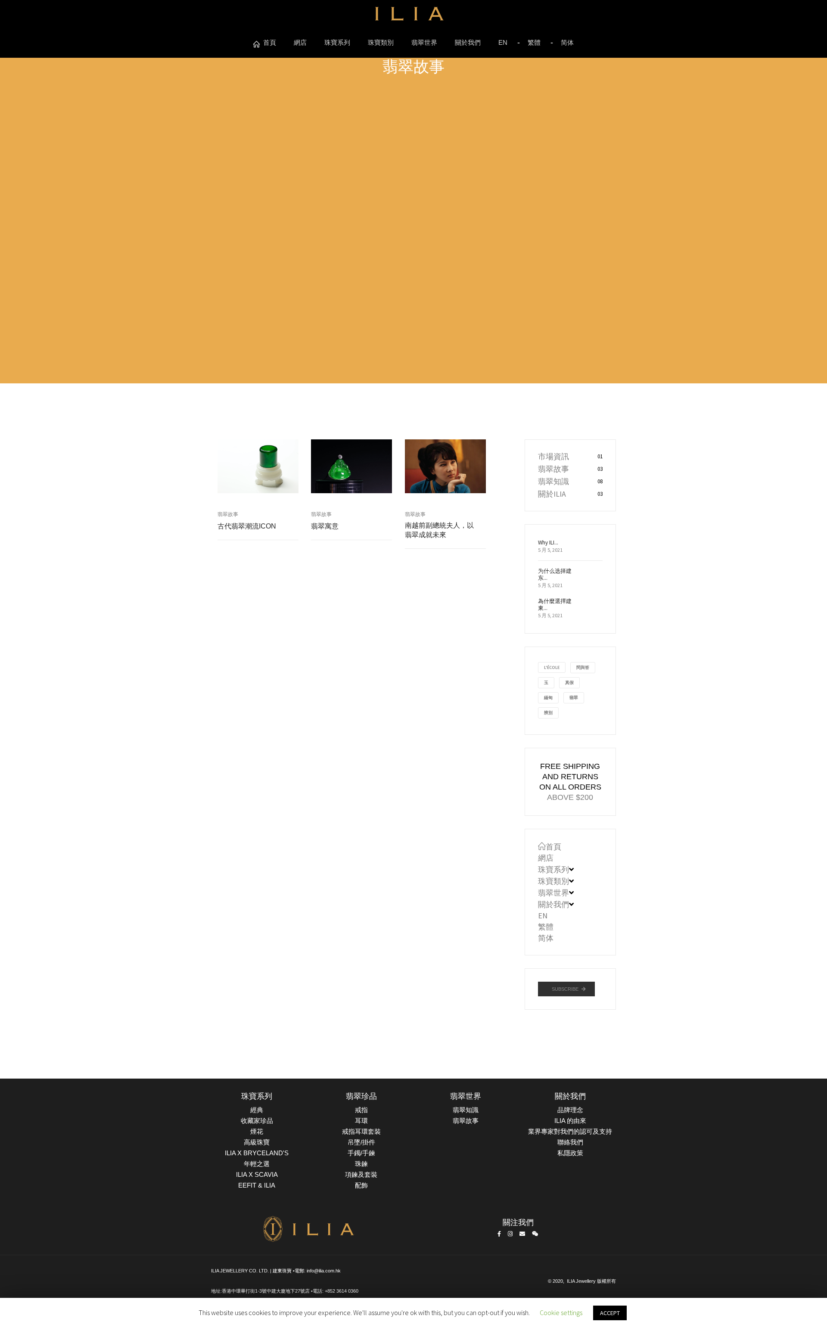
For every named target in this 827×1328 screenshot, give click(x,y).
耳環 (361, 1120)
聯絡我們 (570, 1142)
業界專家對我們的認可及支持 (570, 1131)
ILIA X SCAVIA (257, 1174)
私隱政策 (570, 1153)
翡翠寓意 (325, 526)
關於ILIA (552, 494)
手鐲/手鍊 (361, 1153)
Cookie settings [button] (561, 1312)
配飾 (361, 1185)
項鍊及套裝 (361, 1174)
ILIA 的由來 (570, 1120)
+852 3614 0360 (341, 1291)
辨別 (548, 712)
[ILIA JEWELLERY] (409, 16)
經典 (256, 1109)
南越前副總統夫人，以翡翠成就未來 (439, 530)
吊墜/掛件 (361, 1142)
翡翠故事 (228, 514)
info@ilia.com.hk (324, 1270)
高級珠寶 (257, 1142)
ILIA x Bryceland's (257, 1153)
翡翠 (573, 697)
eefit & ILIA (256, 1185)
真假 (569, 682)
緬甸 (548, 697)
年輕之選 (257, 1163)
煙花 (256, 1131)
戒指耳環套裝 (361, 1131)
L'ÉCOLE (552, 667)
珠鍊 (361, 1163)
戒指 (361, 1109)
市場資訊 (553, 456)
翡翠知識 (553, 481)
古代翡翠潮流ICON (247, 526)
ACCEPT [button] (610, 1313)
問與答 (582, 667)
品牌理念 (570, 1109)
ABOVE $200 (570, 797)
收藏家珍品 (257, 1120)
